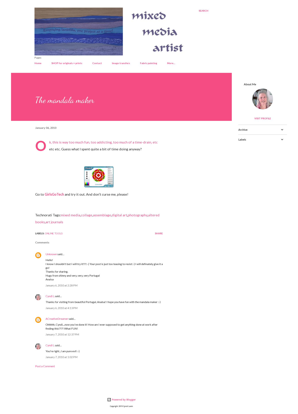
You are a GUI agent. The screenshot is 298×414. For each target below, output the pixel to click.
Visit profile (262, 118)
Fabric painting (148, 63)
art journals (54, 222)
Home (37, 63)
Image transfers (121, 63)
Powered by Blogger (123, 399)
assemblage (102, 215)
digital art (119, 215)
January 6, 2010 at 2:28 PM (62, 285)
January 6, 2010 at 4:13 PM (62, 308)
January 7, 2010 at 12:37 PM (62, 334)
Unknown (51, 254)
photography (137, 215)
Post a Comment (45, 366)
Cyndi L (50, 296)
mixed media (70, 215)
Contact (97, 63)
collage (86, 215)
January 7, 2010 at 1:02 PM (62, 357)
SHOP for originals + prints (66, 63)
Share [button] (159, 233)
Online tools (54, 233)
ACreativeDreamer (57, 318)
